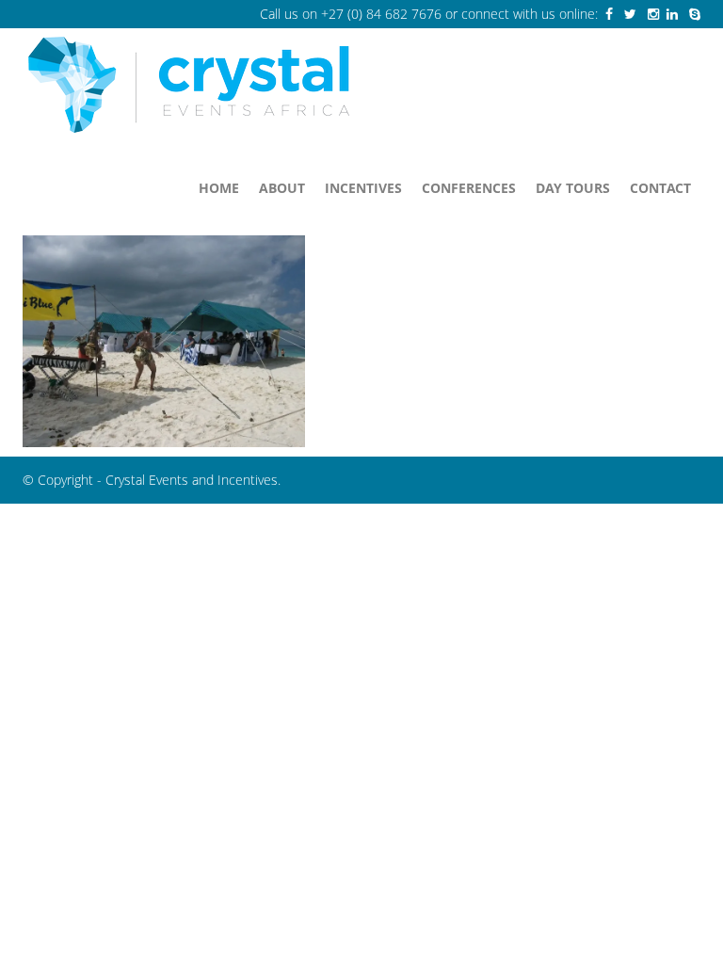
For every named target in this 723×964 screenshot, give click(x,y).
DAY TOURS (573, 188)
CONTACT (660, 188)
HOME (219, 188)
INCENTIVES (363, 188)
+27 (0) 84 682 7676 (381, 14)
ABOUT (282, 188)
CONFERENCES (469, 188)
